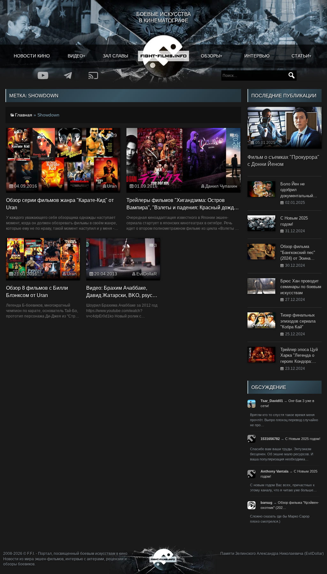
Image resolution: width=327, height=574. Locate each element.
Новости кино (32, 55)
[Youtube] (43, 75)
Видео (75, 55)
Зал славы (115, 55)
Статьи (300, 55)
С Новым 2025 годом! (302, 439)
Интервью (257, 55)
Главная (23, 114)
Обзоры (210, 55)
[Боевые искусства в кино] (163, 56)
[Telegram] (68, 75)
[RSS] (93, 75)
